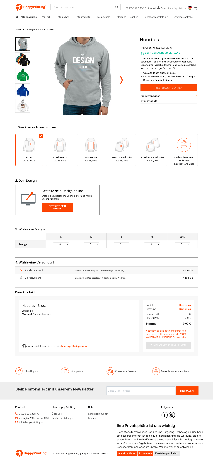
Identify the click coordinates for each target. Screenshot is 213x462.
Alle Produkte (29, 16)
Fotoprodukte (83, 16)
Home (18, 29)
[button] (121, 79)
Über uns (57, 413)
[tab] (168, 96)
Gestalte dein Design (57, 207)
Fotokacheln (103, 16)
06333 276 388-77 (136, 8)
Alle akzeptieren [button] (127, 453)
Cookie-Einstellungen (63, 417)
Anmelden (166, 8)
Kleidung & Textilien (127, 16)
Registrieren (180, 8)
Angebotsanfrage (183, 16)
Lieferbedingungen (98, 413)
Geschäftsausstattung (156, 16)
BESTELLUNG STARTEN (168, 87)
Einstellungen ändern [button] (166, 453)
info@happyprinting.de (31, 422)
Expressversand (33, 277)
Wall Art (45, 16)
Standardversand (34, 270)
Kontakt (152, 8)
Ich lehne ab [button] (145, 453)
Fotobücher (63, 16)
